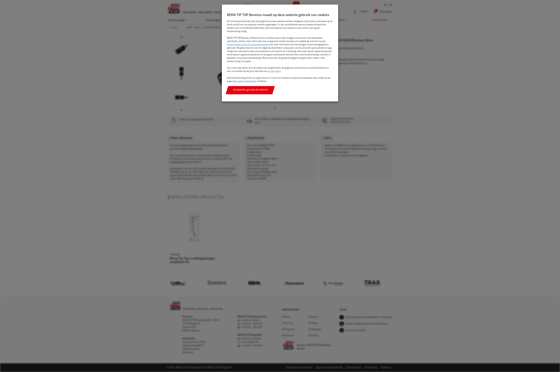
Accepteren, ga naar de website (250, 90)
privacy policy (274, 71)
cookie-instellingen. (247, 81)
